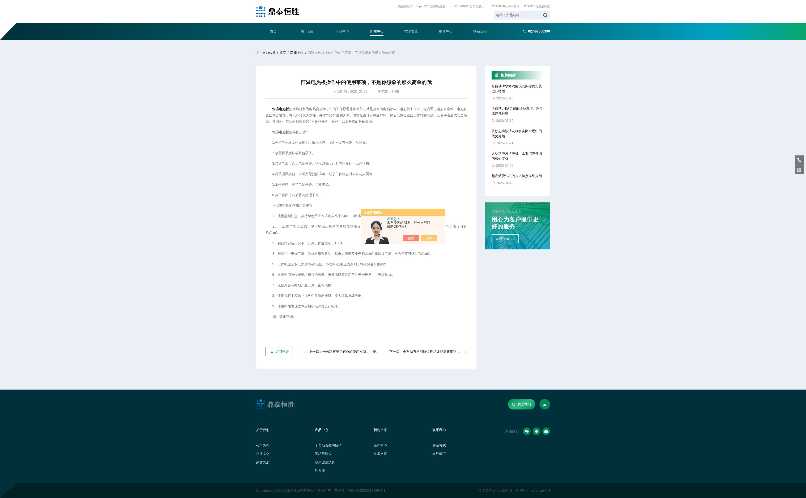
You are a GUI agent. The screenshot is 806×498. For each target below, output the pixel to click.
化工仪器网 (503, 490)
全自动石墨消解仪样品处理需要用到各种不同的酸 (440, 351)
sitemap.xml (541, 490)
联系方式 (439, 445)
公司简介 (263, 445)
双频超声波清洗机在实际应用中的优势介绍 (517, 133)
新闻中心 (376, 31)
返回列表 (282, 351)
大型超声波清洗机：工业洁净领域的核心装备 (517, 156)
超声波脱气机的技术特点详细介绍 (517, 176)
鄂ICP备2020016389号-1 (366, 490)
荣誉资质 (263, 462)
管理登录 (522, 490)
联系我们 (480, 31)
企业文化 (263, 454)
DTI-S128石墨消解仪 (505, 6)
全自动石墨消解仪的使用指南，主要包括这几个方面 (361, 351)
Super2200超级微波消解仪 (432, 6)
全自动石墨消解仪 (328, 445)
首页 (273, 31)
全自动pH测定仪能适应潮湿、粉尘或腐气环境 (517, 111)
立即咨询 (502, 239)
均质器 (320, 470)
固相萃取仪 (323, 454)
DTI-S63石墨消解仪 (537, 6)
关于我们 (307, 31)
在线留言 (439, 454)
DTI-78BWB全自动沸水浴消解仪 (470, 6)
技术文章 (411, 31)
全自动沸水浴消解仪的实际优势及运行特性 (517, 88)
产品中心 (342, 31)
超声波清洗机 (325, 462)
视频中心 (445, 31)
